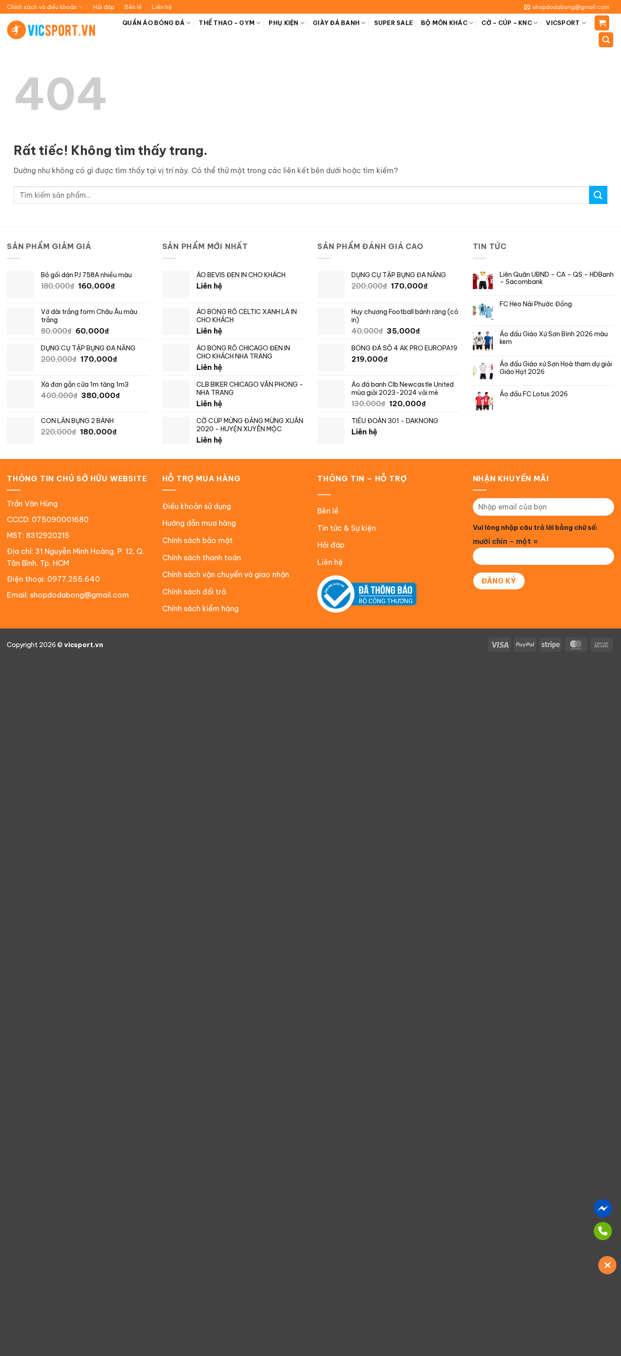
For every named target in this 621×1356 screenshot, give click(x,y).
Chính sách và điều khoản (42, 6)
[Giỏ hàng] (602, 22)
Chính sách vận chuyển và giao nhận (225, 574)
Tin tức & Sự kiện (346, 528)
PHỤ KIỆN (283, 22)
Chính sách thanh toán (201, 557)
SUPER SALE (393, 22)
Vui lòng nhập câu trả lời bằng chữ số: (535, 527)
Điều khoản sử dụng (196, 506)
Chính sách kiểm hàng (200, 608)
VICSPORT (563, 22)
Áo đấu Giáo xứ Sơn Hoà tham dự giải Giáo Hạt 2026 (556, 368)
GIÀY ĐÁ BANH (336, 22)
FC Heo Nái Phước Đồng (536, 304)
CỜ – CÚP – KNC (506, 22)
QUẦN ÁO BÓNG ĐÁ (153, 22)
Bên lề (133, 6)
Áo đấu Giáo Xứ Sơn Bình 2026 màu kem (554, 338)
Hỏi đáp (104, 6)
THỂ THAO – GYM (227, 22)
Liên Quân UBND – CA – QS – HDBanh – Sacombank (557, 278)
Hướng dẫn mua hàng (199, 523)
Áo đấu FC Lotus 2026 (534, 394)
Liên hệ (162, 6)
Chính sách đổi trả (194, 591)
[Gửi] (598, 195)
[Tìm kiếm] (606, 39)
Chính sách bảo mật (197, 540)
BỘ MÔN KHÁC (444, 22)
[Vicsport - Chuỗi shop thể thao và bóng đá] (51, 29)
